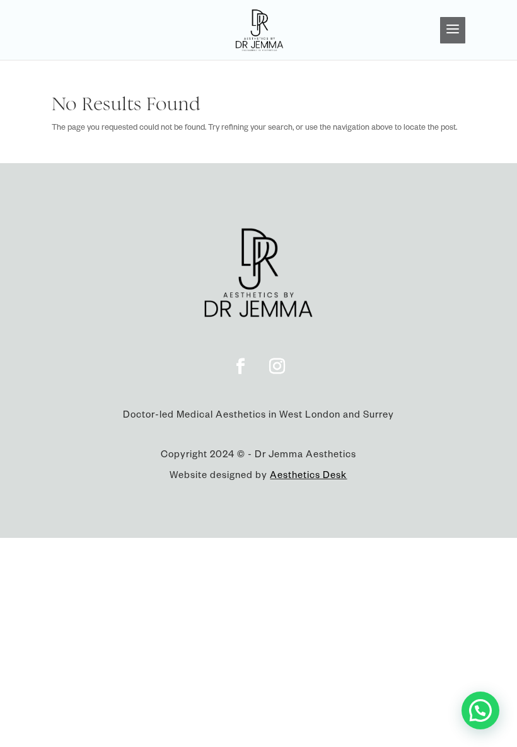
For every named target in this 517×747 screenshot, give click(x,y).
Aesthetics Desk (308, 477)
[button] (480, 710)
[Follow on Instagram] (277, 366)
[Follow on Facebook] (240, 366)
